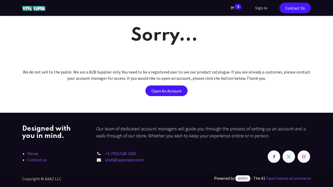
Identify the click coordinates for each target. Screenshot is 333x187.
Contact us (37, 159)
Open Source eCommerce (288, 178)
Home (32, 153)
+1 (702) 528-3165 (120, 153)
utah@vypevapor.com (124, 159)
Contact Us (295, 8)
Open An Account (166, 91)
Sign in (261, 7)
